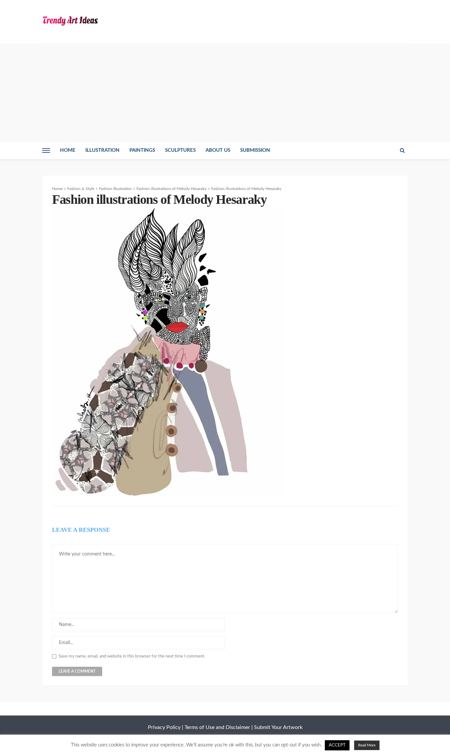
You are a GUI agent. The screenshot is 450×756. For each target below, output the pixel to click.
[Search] (402, 150)
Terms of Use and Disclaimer (217, 727)
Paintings (142, 150)
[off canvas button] (46, 150)
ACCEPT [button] (337, 745)
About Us (218, 150)
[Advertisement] (225, 92)
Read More (367, 745)
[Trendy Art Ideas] (70, 21)
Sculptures (180, 150)
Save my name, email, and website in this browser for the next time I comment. (132, 656)
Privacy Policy (164, 727)
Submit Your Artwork (278, 727)
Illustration (102, 150)
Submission (255, 150)
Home (67, 150)
